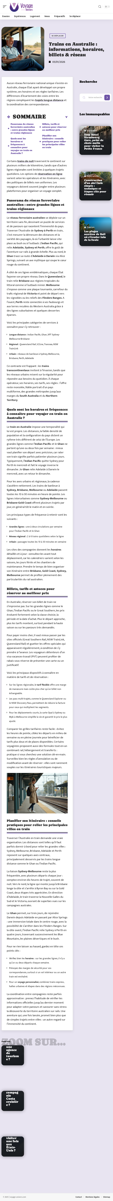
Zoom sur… (33, 1042)
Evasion (90, 227)
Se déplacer (58, 35)
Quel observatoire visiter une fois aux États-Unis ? (12, 1139)
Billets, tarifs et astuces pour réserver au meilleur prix (54, 127)
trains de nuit (25, 161)
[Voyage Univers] (21, 6)
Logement (92, 130)
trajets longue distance (49, 100)
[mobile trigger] (5, 6)
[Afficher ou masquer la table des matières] (57, 117)
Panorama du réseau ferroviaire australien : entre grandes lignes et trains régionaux (23, 128)
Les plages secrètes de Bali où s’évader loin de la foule (95, 235)
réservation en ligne (50, 174)
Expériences (93, 176)
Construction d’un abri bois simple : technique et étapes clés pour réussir (95, 187)
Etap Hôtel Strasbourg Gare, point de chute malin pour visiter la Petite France (94, 141)
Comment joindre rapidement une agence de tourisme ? (12, 1045)
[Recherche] (100, 6)
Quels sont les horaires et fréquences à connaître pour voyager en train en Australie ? (21, 145)
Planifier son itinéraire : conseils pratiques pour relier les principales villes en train (54, 141)
